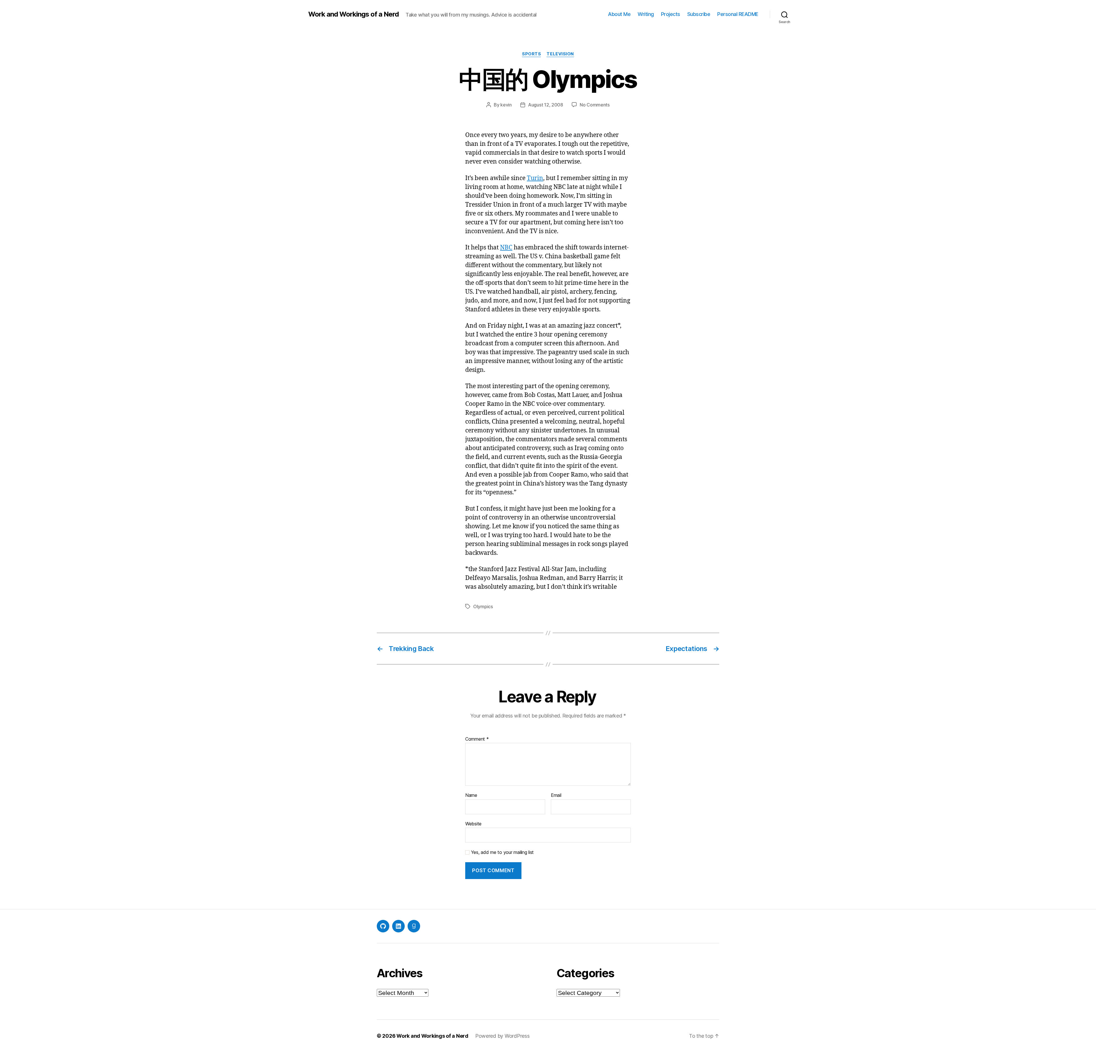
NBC (506, 247)
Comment (477, 739)
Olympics (483, 606)
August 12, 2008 (545, 105)
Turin (535, 178)
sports (531, 54)
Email (556, 795)
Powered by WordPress (502, 1036)
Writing (646, 14)
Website (473, 823)
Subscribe (698, 14)
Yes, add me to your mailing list (502, 852)
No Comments (595, 105)
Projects (670, 14)
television (560, 54)
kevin (506, 105)
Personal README (737, 14)
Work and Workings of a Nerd (353, 14)
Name (471, 795)
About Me (619, 14)
